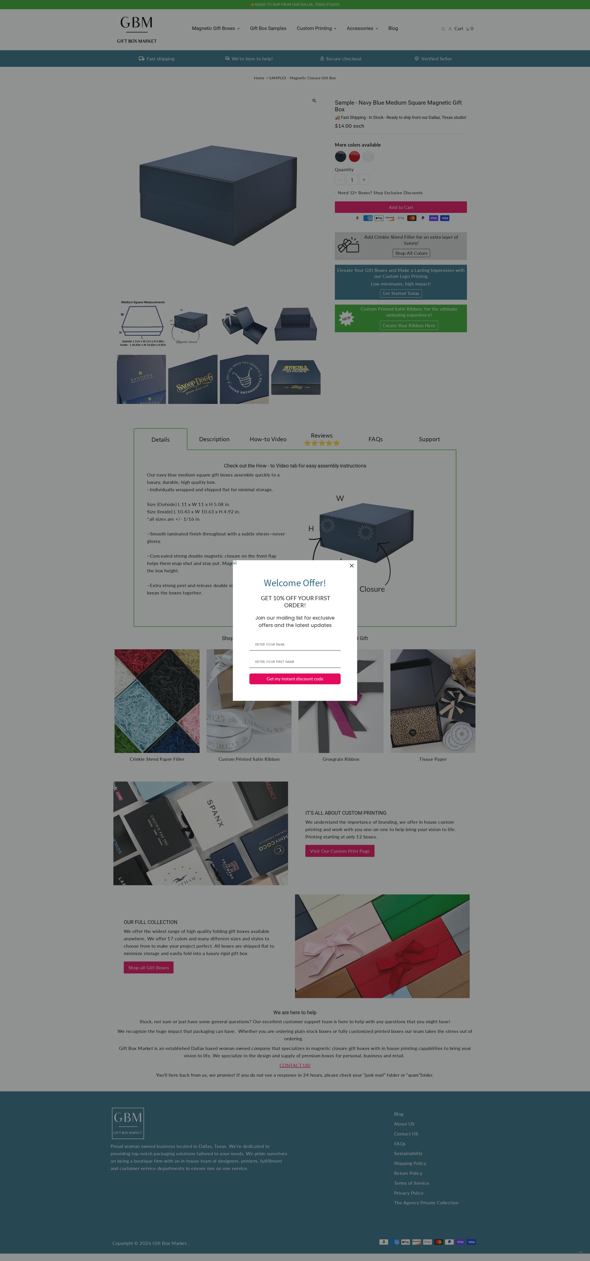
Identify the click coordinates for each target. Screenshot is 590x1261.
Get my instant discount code (295, 678)
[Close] (351, 565)
